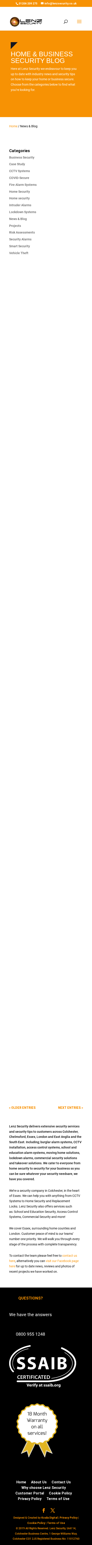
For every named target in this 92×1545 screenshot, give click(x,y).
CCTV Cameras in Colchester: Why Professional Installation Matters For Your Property (44, 763)
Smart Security (19, 246)
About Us (39, 1482)
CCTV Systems (19, 171)
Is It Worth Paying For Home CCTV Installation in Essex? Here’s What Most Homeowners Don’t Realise (42, 335)
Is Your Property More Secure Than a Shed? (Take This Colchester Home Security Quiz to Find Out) (44, 620)
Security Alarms (20, 239)
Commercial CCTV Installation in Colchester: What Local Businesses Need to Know (43, 478)
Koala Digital (49, 1517)
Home (13, 126)
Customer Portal (29, 1493)
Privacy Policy (30, 1499)
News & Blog (18, 219)
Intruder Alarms (20, 205)
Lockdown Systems (22, 212)
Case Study (17, 164)
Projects (15, 226)
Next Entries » (70, 1107)
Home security (19, 198)
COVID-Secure (19, 178)
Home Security (19, 191)
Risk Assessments (22, 232)
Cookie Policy (60, 1493)
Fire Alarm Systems (23, 184)
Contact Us (61, 1482)
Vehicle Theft (18, 253)
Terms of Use (57, 1499)
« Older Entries (22, 1107)
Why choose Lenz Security (43, 1488)
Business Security (21, 157)
